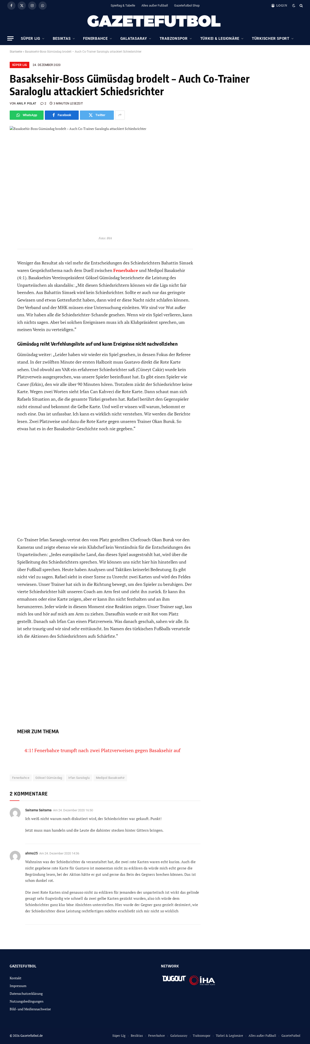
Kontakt (15, 978)
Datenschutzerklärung (26, 993)
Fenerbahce (95, 38)
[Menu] (10, 38)
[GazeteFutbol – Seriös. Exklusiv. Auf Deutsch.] (155, 21)
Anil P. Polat (26, 103)
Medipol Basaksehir (110, 778)
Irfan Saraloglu (79, 778)
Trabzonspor (174, 38)
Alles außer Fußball (154, 5)
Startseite (16, 51)
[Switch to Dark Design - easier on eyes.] (293, 5)
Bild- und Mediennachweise (30, 1009)
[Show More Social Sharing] (120, 115)
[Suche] (301, 5)
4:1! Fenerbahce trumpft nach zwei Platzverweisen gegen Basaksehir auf (102, 750)
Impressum (18, 985)
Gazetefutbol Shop (187, 5)
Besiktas (62, 38)
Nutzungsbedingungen (26, 1001)
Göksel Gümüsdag (48, 778)
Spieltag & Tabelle (123, 5)
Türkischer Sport (270, 38)
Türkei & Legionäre (220, 38)
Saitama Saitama (38, 810)
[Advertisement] (105, 488)
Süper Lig (30, 38)
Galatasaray (133, 38)
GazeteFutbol (290, 1035)
